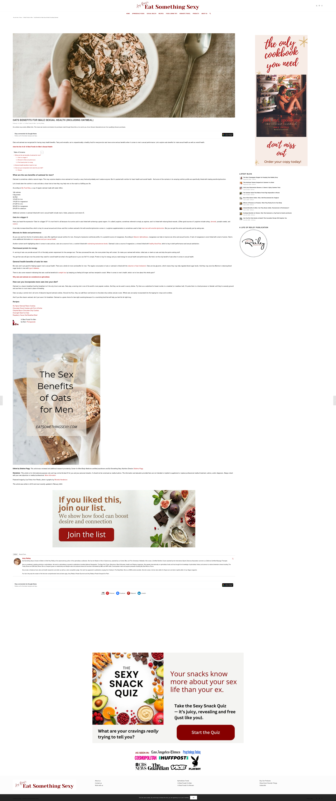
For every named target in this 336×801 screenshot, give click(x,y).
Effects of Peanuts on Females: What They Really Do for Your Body (262, 203)
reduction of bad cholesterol (137, 266)
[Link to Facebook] (322, 5)
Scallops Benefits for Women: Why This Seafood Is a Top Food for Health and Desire (267, 213)
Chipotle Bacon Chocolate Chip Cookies (26, 310)
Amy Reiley (41, 123)
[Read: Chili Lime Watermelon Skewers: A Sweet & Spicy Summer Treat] (240, 188)
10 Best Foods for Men (30, 123)
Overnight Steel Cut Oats (21, 313)
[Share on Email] (6, 156)
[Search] (209, 13)
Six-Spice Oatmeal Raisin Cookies (24, 306)
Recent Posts (22, 554)
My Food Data (26, 188)
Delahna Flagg (138, 468)
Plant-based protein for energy (25, 162)
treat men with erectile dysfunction (153, 228)
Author (15, 554)
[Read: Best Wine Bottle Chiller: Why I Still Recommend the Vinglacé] (240, 198)
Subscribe (263, 785)
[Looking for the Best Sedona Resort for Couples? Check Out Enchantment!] (334, 400)
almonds (213, 221)
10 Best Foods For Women (185, 785)
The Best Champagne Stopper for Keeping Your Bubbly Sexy (260, 177)
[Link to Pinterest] (319, 5)
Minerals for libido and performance (26, 160)
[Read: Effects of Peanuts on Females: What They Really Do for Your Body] (240, 203)
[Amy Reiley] (17, 565)
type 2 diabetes (34, 268)
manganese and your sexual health (44, 239)
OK (193, 797)
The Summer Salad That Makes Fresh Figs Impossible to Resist (261, 192)
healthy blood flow (155, 243)
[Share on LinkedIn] (6, 153)
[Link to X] (316, 5)
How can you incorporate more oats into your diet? (29, 168)
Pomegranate (31, 322)
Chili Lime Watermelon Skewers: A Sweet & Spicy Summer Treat (261, 187)
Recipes (20, 170)
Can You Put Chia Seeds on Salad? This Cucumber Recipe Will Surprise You (265, 218)
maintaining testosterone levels (97, 243)
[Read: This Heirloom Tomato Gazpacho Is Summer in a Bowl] (240, 183)
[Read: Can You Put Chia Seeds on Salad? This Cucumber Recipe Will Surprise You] (240, 218)
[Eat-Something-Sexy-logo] (168, 5)
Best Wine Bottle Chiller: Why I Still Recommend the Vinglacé (261, 198)
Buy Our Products (265, 781)
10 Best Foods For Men (184, 783)
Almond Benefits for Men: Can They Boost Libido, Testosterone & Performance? (266, 208)
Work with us (99, 785)
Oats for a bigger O (22, 157)
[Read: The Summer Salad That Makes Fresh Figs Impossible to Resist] (240, 193)
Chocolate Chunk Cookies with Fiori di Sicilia (27, 308)
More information (50, 475)
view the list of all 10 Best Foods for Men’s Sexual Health (32, 147)
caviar (15, 224)
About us (98, 781)
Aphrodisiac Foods (183, 781)
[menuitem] (128, 13)
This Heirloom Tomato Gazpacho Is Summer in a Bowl (258, 182)
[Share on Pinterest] (6, 149)
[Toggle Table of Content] (41, 152)
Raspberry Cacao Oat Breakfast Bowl (25, 315)
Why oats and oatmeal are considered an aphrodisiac (31, 277)
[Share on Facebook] (6, 142)
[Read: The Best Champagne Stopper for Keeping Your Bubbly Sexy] (240, 178)
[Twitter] (233, 559)
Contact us (98, 783)
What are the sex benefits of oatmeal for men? (28, 155)
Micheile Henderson (60, 479)
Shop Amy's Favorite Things (268, 783)
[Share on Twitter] (6, 146)
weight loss (62, 272)
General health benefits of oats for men (26, 165)
